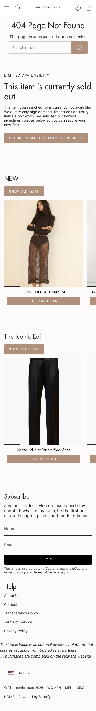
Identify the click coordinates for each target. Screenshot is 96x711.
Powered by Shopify (34, 697)
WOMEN (54, 688)
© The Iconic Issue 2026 (23, 688)
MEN (69, 688)
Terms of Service (46, 572)
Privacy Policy (15, 572)
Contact (10, 604)
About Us (11, 595)
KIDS (80, 688)
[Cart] (88, 8)
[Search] (79, 47)
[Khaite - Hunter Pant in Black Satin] (43, 401)
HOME (9, 697)
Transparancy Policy (21, 613)
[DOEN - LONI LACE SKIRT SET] (43, 243)
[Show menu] (7, 8)
